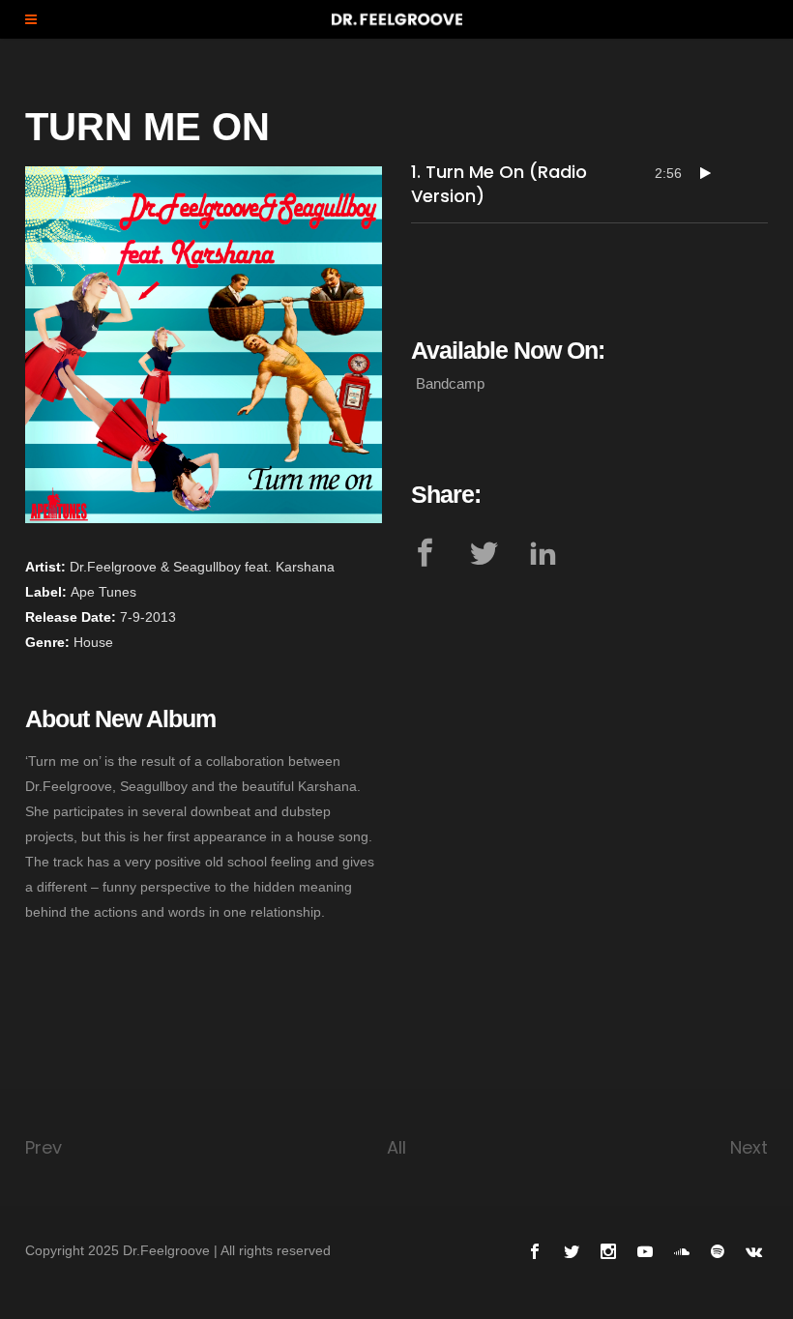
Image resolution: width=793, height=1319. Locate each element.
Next (749, 1147)
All (396, 1147)
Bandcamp (450, 383)
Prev (43, 1147)
